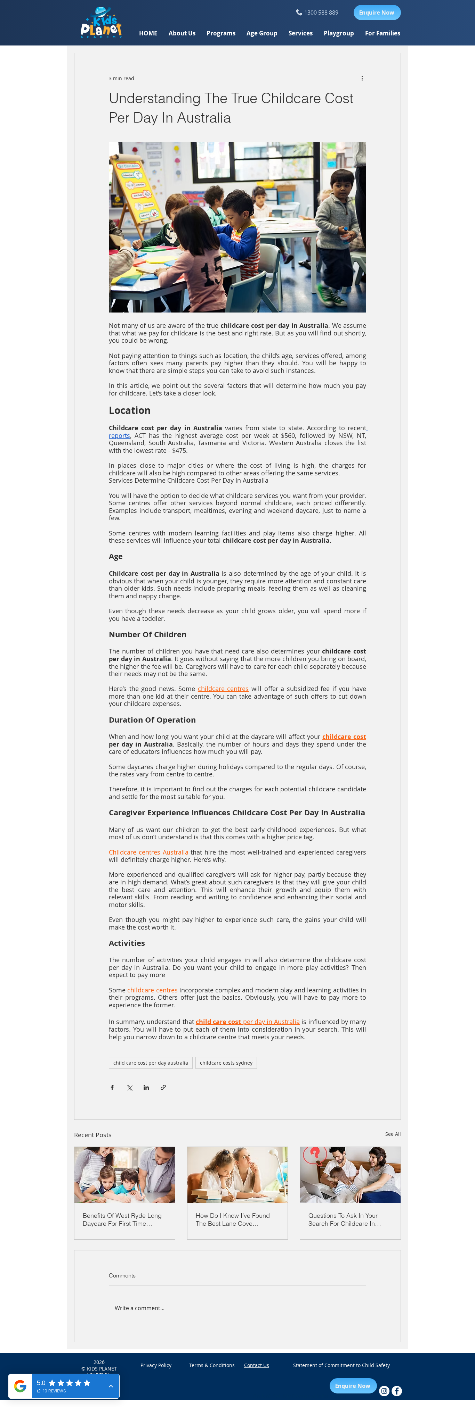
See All (393, 1134)
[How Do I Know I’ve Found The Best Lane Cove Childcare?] (237, 1175)
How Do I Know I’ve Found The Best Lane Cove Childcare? (233, 1219)
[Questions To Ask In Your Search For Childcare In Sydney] (350, 1175)
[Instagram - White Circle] (384, 1391)
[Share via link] (163, 1087)
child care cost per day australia (150, 1062)
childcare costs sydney (226, 1062)
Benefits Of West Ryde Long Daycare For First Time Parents (122, 1219)
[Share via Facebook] (112, 1087)
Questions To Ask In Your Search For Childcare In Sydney (343, 1219)
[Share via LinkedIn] (146, 1087)
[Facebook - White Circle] (397, 1391)
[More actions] (362, 78)
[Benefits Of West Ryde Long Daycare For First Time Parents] (124, 1175)
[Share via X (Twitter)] (129, 1087)
